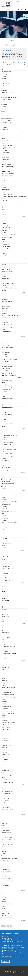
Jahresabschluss (5, 481)
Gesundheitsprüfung (6, 380)
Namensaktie (4, 589)
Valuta (3, 825)
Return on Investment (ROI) (8, 713)
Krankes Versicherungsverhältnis (9, 522)
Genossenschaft (5, 364)
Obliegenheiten (5, 609)
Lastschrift (4, 538)
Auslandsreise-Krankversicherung (9, 125)
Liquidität (3, 548)
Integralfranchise (5, 460)
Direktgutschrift (5, 244)
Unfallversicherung (6, 807)
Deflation (3, 232)
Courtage (3, 214)
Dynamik (3, 255)
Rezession (3, 715)
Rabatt (3, 678)
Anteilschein (4, 108)
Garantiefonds (5, 345)
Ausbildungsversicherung (7, 118)
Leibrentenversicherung (7, 543)
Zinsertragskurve (5, 911)
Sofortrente (4, 747)
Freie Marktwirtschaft (6, 324)
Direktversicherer (5, 246)
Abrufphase (4, 76)
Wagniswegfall (5, 869)
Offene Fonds (4, 614)
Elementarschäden (6, 274)
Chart (2, 209)
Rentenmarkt (4, 708)
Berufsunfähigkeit (5, 171)
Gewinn (3, 382)
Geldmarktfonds (5, 352)
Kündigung (4, 527)
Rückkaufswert (5, 724)
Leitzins (3, 545)
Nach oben (23, 132)
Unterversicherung (6, 812)
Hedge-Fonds (4, 421)
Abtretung (4, 81)
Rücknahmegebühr (6, 727)
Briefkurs (3, 192)
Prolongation (4, 658)
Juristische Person (5, 488)
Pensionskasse (5, 635)
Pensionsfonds (5, 632)
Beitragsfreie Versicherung (8, 164)
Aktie (2, 88)
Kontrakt (3, 520)
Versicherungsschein (6, 842)
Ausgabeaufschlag (6, 122)
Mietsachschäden (5, 566)
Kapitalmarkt (4, 506)
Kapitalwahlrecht (5, 509)
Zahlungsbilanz (5, 897)
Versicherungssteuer (6, 844)
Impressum (13, 969)
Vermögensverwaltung (7, 837)
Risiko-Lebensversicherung (8, 722)
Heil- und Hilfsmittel (6, 424)
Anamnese (4, 104)
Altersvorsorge (5, 102)
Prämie (3, 644)
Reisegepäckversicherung (7, 694)
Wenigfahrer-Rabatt (6, 878)
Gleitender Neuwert (6, 389)
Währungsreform (5, 874)
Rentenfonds (4, 704)
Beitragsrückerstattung (7, 166)
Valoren (3, 821)
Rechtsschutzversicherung (8, 687)
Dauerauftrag (4, 225)
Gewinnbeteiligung (6, 384)
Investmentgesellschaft (7, 470)
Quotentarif (4, 669)
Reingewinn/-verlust (6, 692)
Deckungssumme (5, 230)
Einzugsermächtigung (6, 271)
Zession (3, 908)
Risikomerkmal (5, 720)
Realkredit (4, 685)
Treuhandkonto (5, 780)
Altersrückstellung (6, 99)
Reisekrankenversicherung (8, 697)
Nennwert (3, 593)
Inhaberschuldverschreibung (8, 449)
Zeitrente (3, 899)
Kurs (2, 529)
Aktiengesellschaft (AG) (7, 92)
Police (2, 639)
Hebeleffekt (4, 419)
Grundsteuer (4, 396)
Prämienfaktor (5, 649)
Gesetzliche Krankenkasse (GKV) (9, 375)
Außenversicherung (6, 120)
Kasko (2, 513)
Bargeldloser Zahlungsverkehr (9, 148)
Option (3, 619)
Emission (3, 276)
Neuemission (4, 596)
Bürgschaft (4, 200)
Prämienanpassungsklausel (8, 646)
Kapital (3, 497)
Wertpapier (4, 883)
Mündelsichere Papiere (7, 580)
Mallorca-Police (5, 557)
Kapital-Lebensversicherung (8, 511)
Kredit (3, 525)
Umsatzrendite (5, 805)
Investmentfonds (5, 467)
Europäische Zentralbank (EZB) (9, 288)
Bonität (3, 182)
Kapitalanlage (4, 499)
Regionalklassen (5, 690)
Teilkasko (3, 773)
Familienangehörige (6, 308)
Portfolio (3, 642)
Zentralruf (4, 906)
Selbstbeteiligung (5, 740)
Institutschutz (4, 458)
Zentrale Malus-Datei (6, 904)
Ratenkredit (4, 680)
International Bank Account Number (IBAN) (12, 463)
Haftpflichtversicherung (7, 407)
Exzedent (3, 290)
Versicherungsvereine (6, 849)
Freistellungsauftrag (6, 327)
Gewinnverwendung (6, 387)
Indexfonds (4, 440)
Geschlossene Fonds (6, 373)
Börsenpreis (4, 187)
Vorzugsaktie (4, 860)
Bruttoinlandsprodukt (6, 194)
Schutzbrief (4, 738)
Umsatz (3, 802)
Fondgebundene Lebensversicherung (10, 315)
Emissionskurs (5, 278)
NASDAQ (3, 591)
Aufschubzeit (4, 115)
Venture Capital (5, 830)
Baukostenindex (5, 152)
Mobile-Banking (5, 577)
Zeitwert (3, 901)
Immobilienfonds (5, 437)
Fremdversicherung (6, 331)
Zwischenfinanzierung (7, 918)
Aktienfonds (4, 90)
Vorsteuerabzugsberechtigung (9, 858)
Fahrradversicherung (6, 301)
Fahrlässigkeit (4, 299)
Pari (2, 630)
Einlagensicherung (6, 267)
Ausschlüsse (4, 127)
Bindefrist (3, 180)
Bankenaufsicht (5, 141)
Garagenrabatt (5, 343)
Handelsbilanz (5, 412)
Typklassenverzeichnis (7, 782)
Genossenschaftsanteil (7, 366)
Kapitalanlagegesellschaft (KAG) (9, 502)
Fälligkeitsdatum (5, 306)
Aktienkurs (4, 95)
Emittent (3, 281)
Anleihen (3, 106)
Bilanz (3, 178)
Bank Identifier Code (6, 145)
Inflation (3, 446)
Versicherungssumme (6, 846)
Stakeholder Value (6, 754)
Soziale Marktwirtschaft (7, 750)
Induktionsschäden (6, 444)
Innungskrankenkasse (6, 453)
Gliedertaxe (4, 391)
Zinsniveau (4, 915)
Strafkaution (4, 759)
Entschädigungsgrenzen (7, 283)
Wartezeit (3, 876)
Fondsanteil (4, 317)
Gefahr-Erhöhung (5, 350)
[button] (2, 926)
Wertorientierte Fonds (6, 881)
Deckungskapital (5, 228)
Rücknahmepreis (5, 729)
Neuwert (3, 598)
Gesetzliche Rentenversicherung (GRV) (11, 377)
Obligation (4, 612)
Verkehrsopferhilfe (6, 832)
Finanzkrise (4, 313)
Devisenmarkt (4, 241)
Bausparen (4, 155)
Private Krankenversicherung (8, 653)
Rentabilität (4, 701)
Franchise (3, 320)
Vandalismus (4, 828)
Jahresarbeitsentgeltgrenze (8, 483)
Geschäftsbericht (5, 368)
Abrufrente (4, 78)
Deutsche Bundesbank (7, 237)
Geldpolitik (4, 357)
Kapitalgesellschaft (6, 504)
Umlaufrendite (5, 798)
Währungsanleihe (5, 871)
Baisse (3, 138)
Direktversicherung (6, 248)
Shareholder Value (6, 745)
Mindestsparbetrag (6, 573)
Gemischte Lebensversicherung (9, 359)
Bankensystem (5, 143)
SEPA (2, 743)
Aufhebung (4, 113)
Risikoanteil (4, 718)
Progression (4, 656)
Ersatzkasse (4, 285)
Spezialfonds (4, 752)
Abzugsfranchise (5, 83)
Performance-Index (6, 637)
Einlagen (3, 264)
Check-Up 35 (4, 212)
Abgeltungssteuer (5, 74)
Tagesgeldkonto (5, 770)
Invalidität (3, 465)
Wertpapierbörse (5, 885)
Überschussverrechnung (7, 793)
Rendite (3, 699)
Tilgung (3, 777)
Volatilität (3, 851)
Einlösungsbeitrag (6, 269)
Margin (3, 559)
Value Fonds (4, 823)
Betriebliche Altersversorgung (8, 173)
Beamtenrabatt (5, 159)
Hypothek (3, 426)
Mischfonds (4, 575)
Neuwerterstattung (6, 600)
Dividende (4, 253)
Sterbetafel (4, 757)
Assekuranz (4, 111)
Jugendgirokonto (5, 486)
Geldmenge (4, 354)
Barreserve (4, 150)
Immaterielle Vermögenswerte (9, 435)
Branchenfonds (5, 189)
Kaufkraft (3, 515)
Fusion (3, 334)
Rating (3, 683)
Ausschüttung (4, 129)
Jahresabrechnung (6, 479)
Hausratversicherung (6, 414)
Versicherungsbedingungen (8, 839)
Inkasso (3, 451)
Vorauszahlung (5, 856)
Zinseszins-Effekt (5, 913)
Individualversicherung (7, 442)
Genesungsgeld (5, 361)
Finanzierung (4, 310)
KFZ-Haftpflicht (5, 518)
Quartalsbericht (5, 667)
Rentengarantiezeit (6, 706)
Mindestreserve (5, 571)
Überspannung (5, 795)
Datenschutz (20, 969)
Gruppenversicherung (7, 398)
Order (2, 621)
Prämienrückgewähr (6, 651)
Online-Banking (5, 616)
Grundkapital (4, 394)
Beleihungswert (5, 168)
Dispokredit (4, 251)
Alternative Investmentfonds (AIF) (9, 97)
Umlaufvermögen (5, 800)
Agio (2, 85)
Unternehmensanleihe (7, 809)
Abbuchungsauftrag (6, 71)
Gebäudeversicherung (7, 347)
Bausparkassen (5, 157)
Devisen (3, 239)
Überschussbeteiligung (7, 791)
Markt (2, 561)
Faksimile (3, 304)
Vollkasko (3, 853)
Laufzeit (3, 541)
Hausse (3, 417)
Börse (2, 185)
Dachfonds (4, 223)
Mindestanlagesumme (7, 568)
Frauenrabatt (4, 322)
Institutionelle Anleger (7, 456)
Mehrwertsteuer (5, 564)
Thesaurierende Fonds (7, 775)
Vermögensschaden (6, 835)
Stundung (3, 761)
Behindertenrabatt (6, 162)
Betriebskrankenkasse (6, 175)
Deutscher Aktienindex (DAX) (8, 235)
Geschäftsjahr (4, 371)
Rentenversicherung (6, 711)
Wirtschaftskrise (5, 888)
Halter (3, 410)
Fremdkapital (4, 329)
